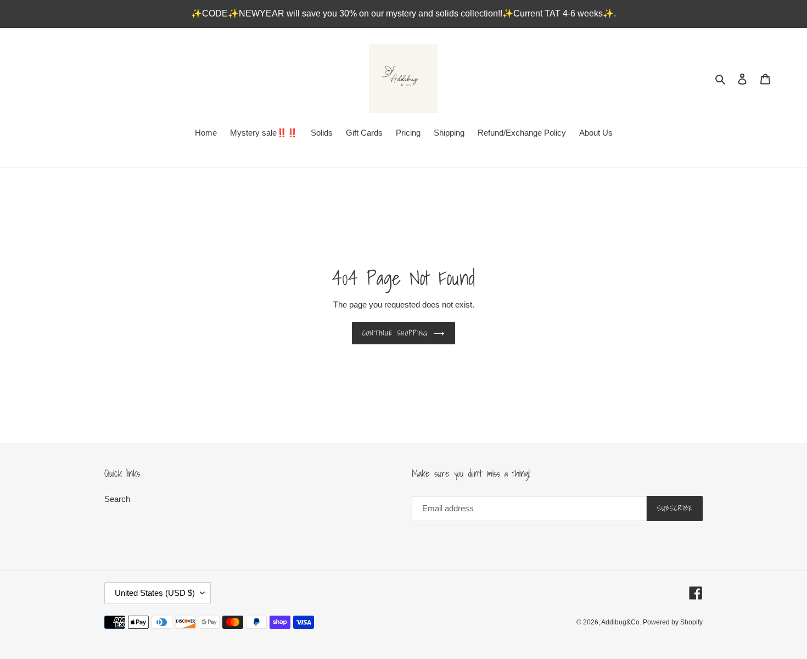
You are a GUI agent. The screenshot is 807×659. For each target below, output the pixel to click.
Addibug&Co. (622, 622)
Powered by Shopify (673, 622)
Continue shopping (395, 333)
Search (117, 499)
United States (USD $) (155, 592)
